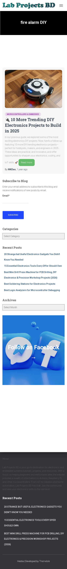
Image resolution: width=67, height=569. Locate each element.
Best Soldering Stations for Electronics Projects (29, 284)
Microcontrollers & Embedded (23, 114)
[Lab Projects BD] (30, 5)
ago (22, 169)
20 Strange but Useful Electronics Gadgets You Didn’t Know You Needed (33, 509)
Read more (26, 162)
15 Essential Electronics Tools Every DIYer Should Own (33, 266)
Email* (6, 195)
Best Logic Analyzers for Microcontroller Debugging (32, 290)
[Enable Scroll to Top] (60, 562)
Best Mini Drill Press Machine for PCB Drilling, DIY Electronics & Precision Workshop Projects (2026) (34, 539)
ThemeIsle (44, 561)
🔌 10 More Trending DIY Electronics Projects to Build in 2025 (33, 125)
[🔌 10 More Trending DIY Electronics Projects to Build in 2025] (33, 89)
